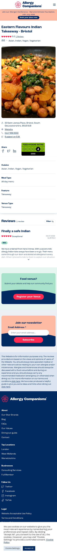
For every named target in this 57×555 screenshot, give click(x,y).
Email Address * (17, 327)
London (5, 449)
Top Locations (8, 445)
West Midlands (8, 454)
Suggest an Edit (12, 137)
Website (9, 129)
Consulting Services (11, 470)
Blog (3, 419)
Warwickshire (8, 458)
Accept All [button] (29, 548)
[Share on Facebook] (2, 151)
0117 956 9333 (11, 133)
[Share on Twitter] (8, 151)
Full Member (7, 475)
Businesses (7, 466)
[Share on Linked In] (14, 151)
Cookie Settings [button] (12, 548)
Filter (48, 221)
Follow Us (6, 482)
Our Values (7, 428)
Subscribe (28, 340)
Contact (5, 437)
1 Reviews (20, 36)
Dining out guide (9, 433)
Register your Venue (28, 297)
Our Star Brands (9, 415)
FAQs (4, 424)
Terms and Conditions (12, 518)
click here (15, 381)
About (4, 410)
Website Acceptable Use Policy (16, 514)
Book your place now (28, 17)
